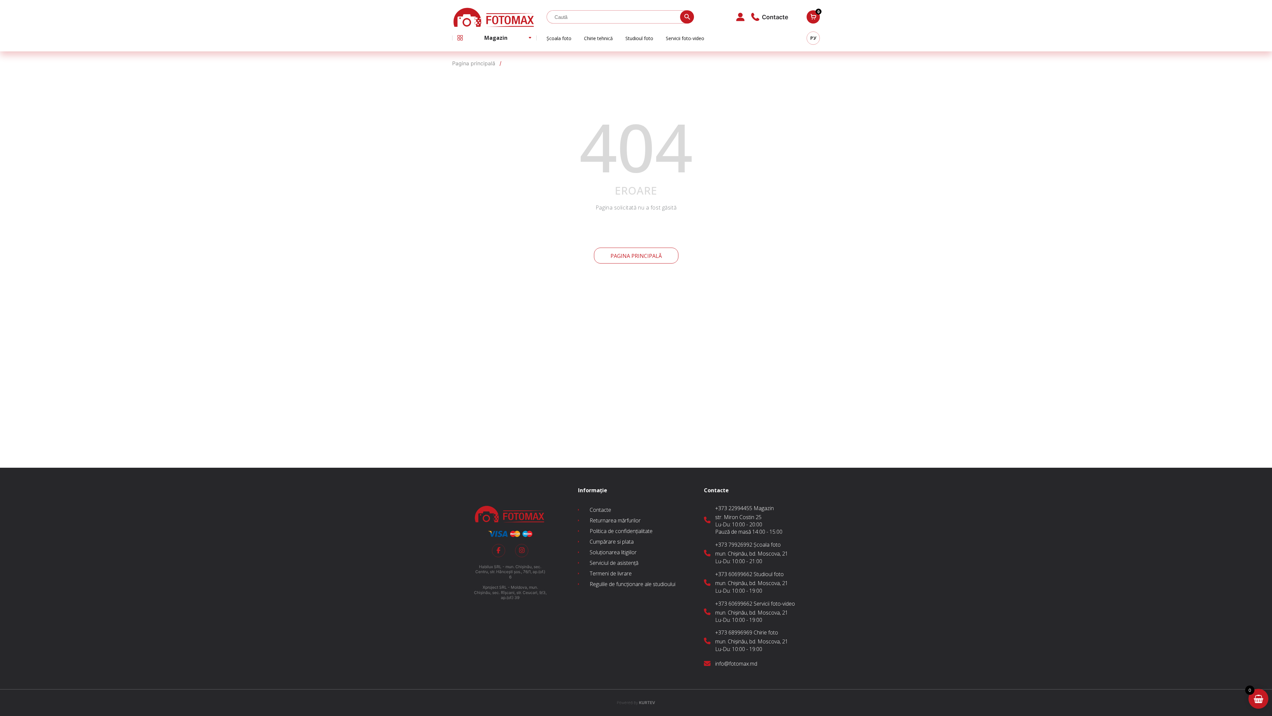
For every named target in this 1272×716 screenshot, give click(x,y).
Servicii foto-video (685, 38)
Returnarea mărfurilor (615, 520)
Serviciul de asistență (614, 563)
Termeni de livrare (611, 573)
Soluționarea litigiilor (613, 552)
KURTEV (636, 702)
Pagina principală (636, 256)
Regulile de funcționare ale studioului (632, 584)
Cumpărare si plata (612, 541)
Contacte (600, 510)
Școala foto (559, 38)
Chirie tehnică (598, 38)
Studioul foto (639, 38)
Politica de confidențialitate (621, 531)
